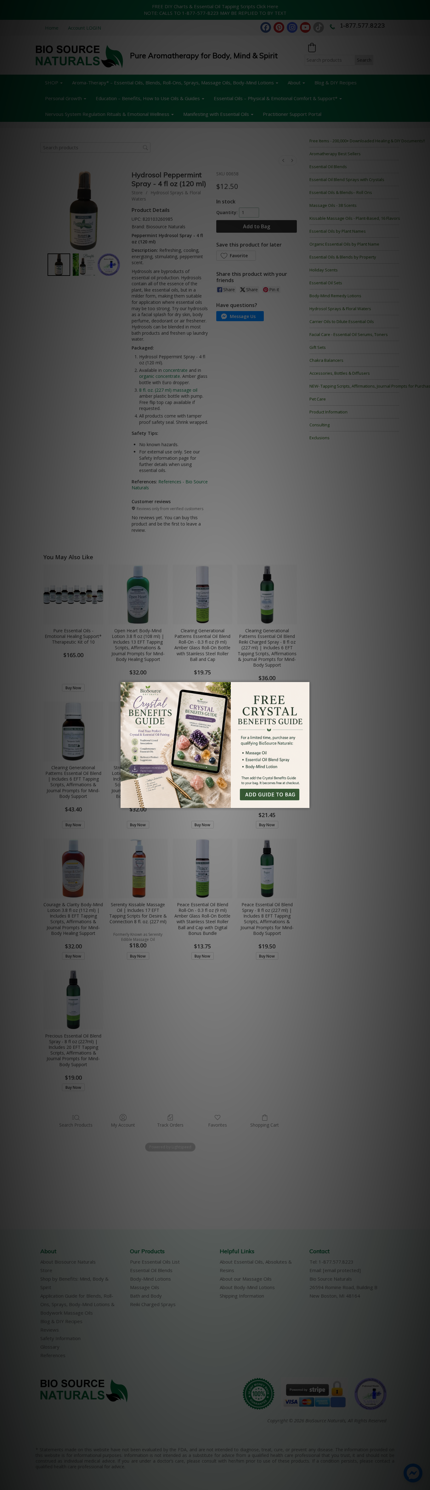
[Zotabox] (305, 802)
